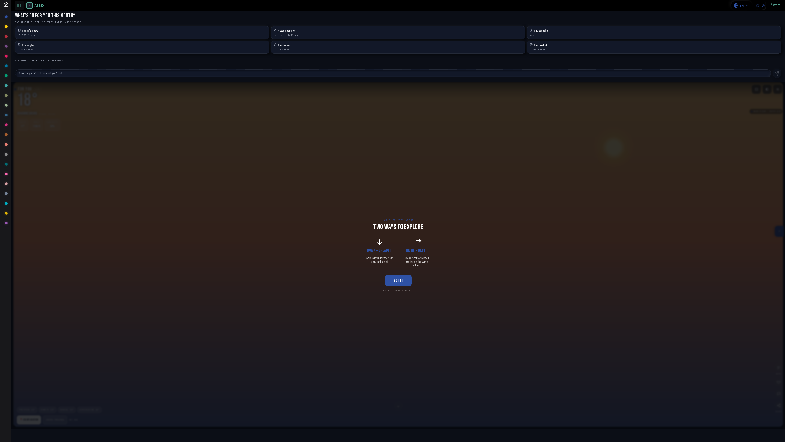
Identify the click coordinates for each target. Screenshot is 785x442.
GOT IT (398, 280)
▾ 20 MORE (20, 60)
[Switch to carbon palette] (763, 5)
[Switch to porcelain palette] (757, 5)
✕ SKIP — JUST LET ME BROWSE (46, 60)
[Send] (777, 73)
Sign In (775, 4)
